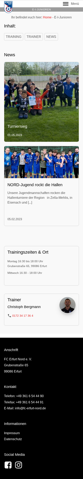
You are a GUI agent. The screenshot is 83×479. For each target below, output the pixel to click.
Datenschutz (13, 439)
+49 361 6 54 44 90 (30, 396)
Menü (75, 3)
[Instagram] (19, 465)
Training (13, 36)
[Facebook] (8, 465)
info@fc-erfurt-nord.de (30, 408)
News (51, 36)
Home (47, 17)
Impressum (12, 433)
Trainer (34, 36)
